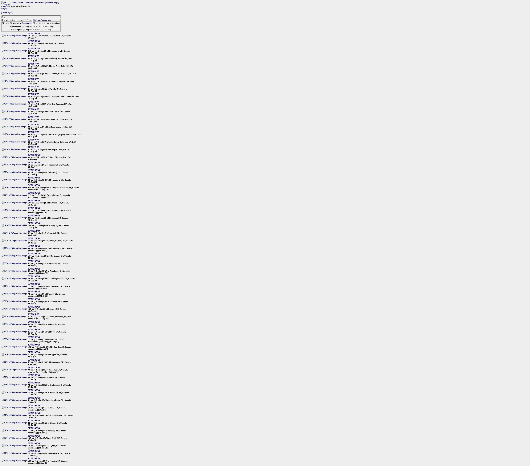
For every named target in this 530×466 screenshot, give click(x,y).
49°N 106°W (34, 216)
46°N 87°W (33, 64)
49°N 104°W (34, 208)
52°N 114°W (34, 231)
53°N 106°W (34, 162)
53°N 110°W (34, 367)
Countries (29, 3)
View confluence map (42, 20)
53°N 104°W (34, 269)
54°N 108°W (34, 329)
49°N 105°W (34, 253)
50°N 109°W (34, 41)
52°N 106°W (34, 420)
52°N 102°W (34, 223)
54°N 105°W (34, 185)
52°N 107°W (34, 428)
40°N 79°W (33, 124)
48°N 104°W (34, 155)
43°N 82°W (33, 86)
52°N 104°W (34, 284)
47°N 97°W (33, 147)
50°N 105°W (34, 299)
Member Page (52, 3)
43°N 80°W (33, 109)
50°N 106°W (34, 451)
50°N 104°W (34, 458)
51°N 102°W (34, 383)
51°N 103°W (34, 390)
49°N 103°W (34, 307)
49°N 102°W (34, 200)
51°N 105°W (34, 178)
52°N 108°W (34, 352)
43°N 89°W (33, 140)
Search (20, 3)
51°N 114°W (34, 238)
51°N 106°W (34, 436)
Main (14, 3)
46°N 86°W (33, 79)
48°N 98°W (33, 56)
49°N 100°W (34, 48)
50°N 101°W (34, 246)
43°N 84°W (33, 71)
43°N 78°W (33, 102)
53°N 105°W (34, 261)
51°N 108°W (34, 398)
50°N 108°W (34, 276)
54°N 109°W (34, 322)
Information (40, 3)
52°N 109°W (34, 360)
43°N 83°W (33, 94)
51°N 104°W (34, 443)
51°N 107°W (34, 405)
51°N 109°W (34, 33)
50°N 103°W (34, 170)
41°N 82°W (33, 132)
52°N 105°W (34, 413)
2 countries (26, 23)
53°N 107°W (34, 291)
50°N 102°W (34, 375)
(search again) (7, 12)
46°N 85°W (33, 314)
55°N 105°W (34, 193)
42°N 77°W (33, 117)
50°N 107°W (34, 345)
